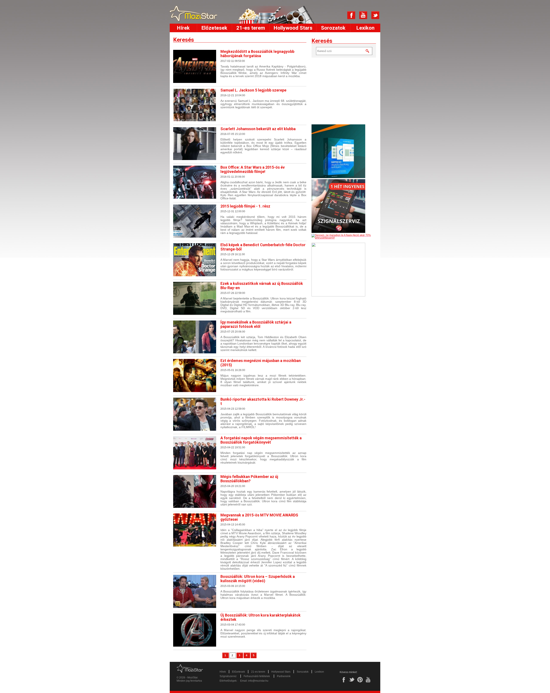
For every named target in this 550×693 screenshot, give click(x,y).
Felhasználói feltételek (257, 676)
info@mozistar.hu (258, 680)
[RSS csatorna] (339, 15)
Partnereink (283, 676)
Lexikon (365, 28)
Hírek (183, 28)
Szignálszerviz (228, 676)
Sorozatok (333, 28)
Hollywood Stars (292, 28)
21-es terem (250, 28)
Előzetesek (214, 28)
